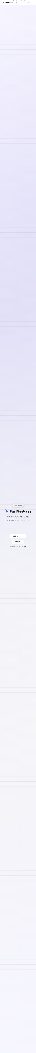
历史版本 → (24, 546)
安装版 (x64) (16, 536)
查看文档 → (18, 542)
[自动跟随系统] (32, 2)
